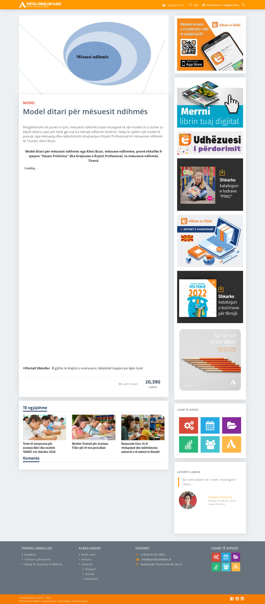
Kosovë (89, 574)
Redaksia (30, 554)
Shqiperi (90, 569)
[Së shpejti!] (210, 425)
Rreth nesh (88, 554)
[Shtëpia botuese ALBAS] (231, 444)
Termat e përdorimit (37, 559)
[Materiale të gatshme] (188, 425)
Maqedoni (91, 579)
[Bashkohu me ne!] (210, 444)
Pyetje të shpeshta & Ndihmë (43, 564)
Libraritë (86, 564)
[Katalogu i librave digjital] (231, 425)
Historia (86, 559)
